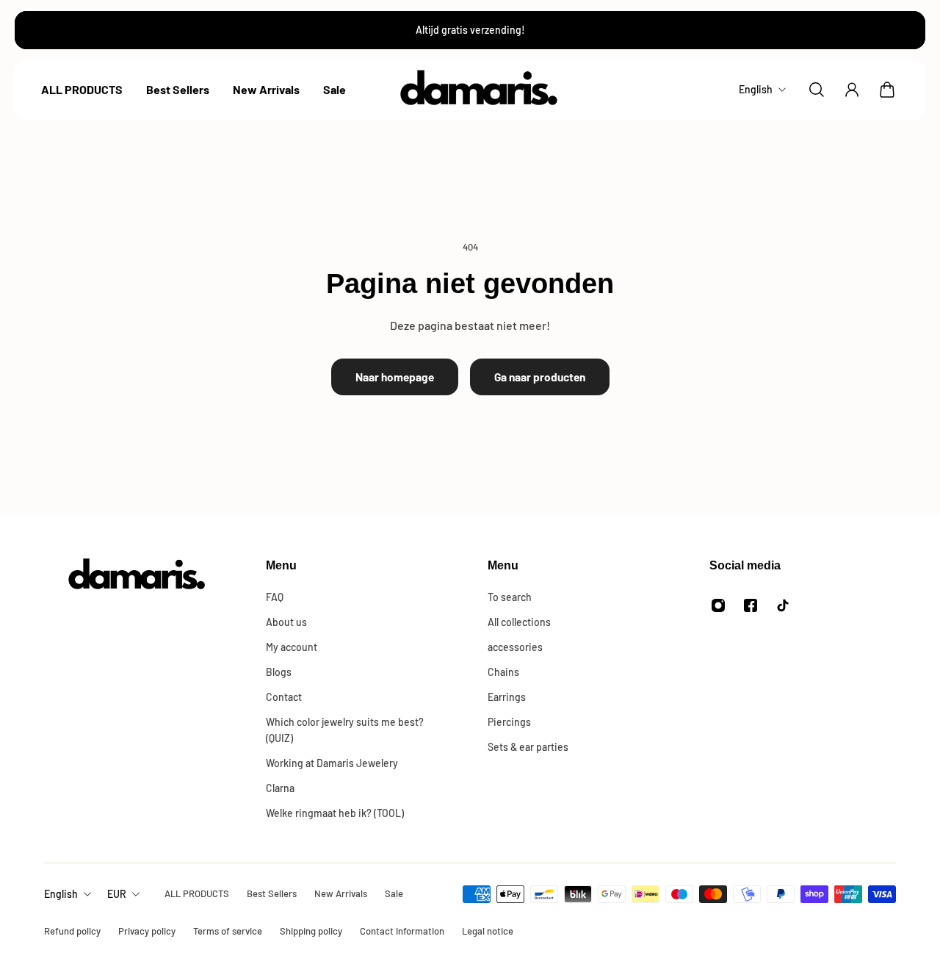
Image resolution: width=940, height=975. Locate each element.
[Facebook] (750, 605)
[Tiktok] (783, 605)
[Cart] (887, 89)
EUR (116, 894)
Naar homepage (394, 377)
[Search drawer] (816, 89)
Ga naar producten (539, 377)
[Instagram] (718, 605)
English (61, 894)
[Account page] (852, 89)
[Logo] (479, 90)
